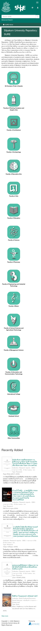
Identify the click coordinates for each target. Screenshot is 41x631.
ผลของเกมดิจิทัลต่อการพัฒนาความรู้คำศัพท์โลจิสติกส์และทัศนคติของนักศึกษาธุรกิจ (25, 567)
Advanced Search (7, 20)
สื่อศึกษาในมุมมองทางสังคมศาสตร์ (24, 596)
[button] (32, 7)
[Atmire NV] (34, 623)
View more (4, 616)
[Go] (38, 16)
